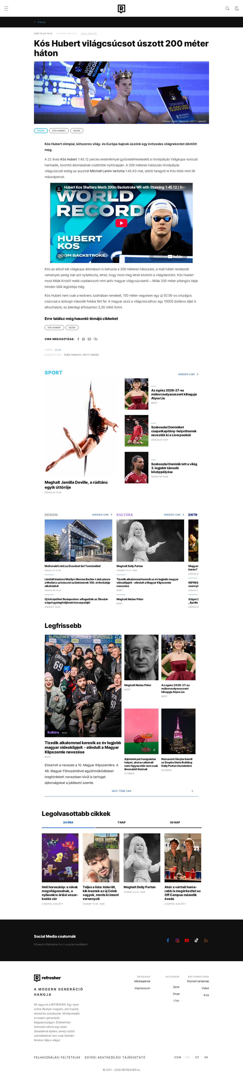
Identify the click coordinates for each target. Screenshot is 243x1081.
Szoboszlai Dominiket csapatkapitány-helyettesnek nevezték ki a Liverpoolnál (174, 431)
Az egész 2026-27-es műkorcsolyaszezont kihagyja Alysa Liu (174, 394)
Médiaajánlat (142, 981)
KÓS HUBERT (59, 130)
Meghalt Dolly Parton (130, 566)
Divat (176, 994)
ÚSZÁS (76, 130)
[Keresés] (224, 8)
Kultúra (125, 515)
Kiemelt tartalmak (198, 981)
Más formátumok (198, 976)
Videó (205, 988)
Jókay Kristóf (89, 33)
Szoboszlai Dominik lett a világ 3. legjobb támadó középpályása (174, 468)
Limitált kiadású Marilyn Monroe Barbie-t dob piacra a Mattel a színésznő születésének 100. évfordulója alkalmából (77, 583)
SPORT (40, 130)
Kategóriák (172, 976)
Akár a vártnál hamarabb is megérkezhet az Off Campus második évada (182, 893)
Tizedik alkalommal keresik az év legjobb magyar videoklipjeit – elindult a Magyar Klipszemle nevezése (147, 583)
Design (51, 515)
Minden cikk (186, 374)
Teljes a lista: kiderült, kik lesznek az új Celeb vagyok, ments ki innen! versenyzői (101, 893)
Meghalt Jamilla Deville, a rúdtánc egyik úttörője (76, 485)
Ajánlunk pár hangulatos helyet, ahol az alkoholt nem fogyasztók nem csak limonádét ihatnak (141, 764)
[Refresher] (121, 9)
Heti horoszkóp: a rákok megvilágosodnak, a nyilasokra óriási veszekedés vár (60, 893)
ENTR (192, 515)
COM (177, 1057)
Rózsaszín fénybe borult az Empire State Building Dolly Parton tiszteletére (176, 762)
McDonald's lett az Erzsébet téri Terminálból (73, 566)
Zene (176, 987)
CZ (197, 1057)
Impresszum (142, 988)
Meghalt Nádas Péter (130, 599)
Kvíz (206, 995)
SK (206, 1057)
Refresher (143, 976)
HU (188, 1057)
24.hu (58, 350)
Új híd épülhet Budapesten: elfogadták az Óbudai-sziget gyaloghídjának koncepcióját (77, 600)
